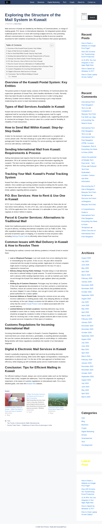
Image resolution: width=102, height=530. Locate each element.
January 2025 (86, 322)
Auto (83, 418)
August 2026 (86, 258)
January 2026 (86, 282)
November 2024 (87, 329)
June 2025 (85, 305)
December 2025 (87, 285)
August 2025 (86, 299)
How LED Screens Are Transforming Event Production (88, 54)
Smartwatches (86, 438)
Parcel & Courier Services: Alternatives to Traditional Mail (26, 64)
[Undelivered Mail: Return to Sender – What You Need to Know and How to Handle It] (15, 399)
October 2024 (86, 332)
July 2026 (85, 261)
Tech (64, 2)
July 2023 (85, 383)
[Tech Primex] (7, 2)
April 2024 (85, 353)
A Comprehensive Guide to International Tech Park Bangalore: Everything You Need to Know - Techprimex (89, 218)
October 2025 (86, 292)
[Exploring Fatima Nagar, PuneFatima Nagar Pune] (58, 399)
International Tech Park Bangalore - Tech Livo (88, 105)
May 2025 (85, 309)
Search (84, 14)
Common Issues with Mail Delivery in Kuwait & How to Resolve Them (30, 66)
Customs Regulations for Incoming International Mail (24, 69)
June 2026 (85, 265)
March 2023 (85, 397)
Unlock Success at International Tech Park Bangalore (88, 234)
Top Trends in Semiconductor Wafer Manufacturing (23, 423)
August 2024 (86, 339)
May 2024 (85, 349)
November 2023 (87, 370)
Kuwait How (31, 384)
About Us (81, 2)
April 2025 (85, 312)
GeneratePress (61, 527)
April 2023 (85, 393)
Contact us (91, 2)
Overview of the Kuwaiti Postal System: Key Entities (24, 48)
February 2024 (86, 360)
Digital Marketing (54, 2)
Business (41, 2)
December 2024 (87, 326)
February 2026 (86, 278)
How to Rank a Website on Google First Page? (88, 45)
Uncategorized (86, 445)
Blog (83, 421)
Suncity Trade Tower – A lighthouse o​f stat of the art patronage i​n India (29, 425)
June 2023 (85, 387)
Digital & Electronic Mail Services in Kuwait (22, 71)
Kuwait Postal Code (34, 304)
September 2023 (87, 377)
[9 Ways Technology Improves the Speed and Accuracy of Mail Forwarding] (37, 403)
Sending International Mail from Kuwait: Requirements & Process (29, 56)
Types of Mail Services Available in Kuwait (21, 51)
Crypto (72, 2)
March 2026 (85, 275)
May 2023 (85, 390)
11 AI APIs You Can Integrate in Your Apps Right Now (88, 62)
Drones (84, 435)
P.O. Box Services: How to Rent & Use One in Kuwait (25, 61)
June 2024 (85, 346)
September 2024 (87, 336)
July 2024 (85, 343)
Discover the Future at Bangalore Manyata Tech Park (88, 201)
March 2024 (85, 356)
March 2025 (85, 316)
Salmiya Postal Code (20, 236)
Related (14, 76)
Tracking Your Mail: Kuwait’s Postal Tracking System (25, 58)
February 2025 (86, 319)
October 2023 (86, 373)
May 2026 (85, 268)
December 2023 (87, 366)
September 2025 (87, 295)
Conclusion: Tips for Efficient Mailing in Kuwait (23, 74)
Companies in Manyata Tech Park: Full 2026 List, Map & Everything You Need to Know (88, 117)
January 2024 (86, 363)
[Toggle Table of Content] (50, 45)
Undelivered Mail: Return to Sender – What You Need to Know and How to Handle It (14, 409)
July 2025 (85, 302)
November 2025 (87, 288)
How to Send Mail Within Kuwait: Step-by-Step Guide (25, 53)
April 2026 (85, 272)
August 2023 (86, 380)
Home (32, 2)
